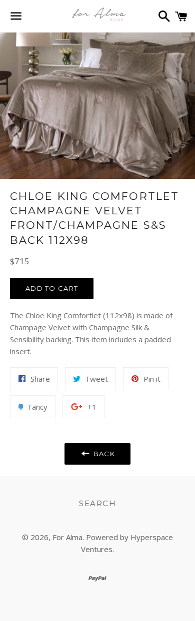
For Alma (67, 537)
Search (97, 503)
